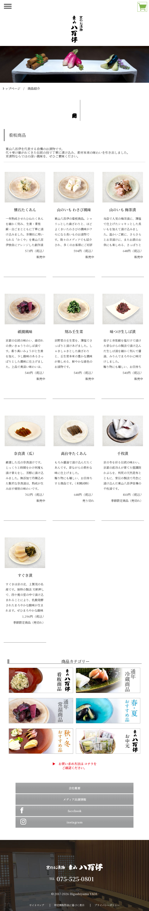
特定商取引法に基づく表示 (69, 905)
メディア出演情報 (74, 799)
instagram (74, 822)
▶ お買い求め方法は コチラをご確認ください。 (74, 766)
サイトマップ (36, 905)
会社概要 (74, 788)
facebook (74, 811)
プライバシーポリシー (107, 905)
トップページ (11, 88)
